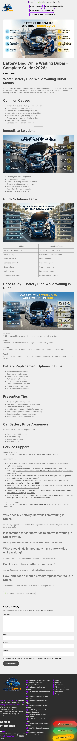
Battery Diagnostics (35, 10)
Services (31, 2)
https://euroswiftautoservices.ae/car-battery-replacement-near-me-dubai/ (31, 454)
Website (6, 650)
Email (5, 642)
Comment (7, 615)
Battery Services (49, 10)
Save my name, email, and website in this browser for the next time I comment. (33, 658)
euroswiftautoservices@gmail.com (12, 734)
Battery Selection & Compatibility (54, 6)
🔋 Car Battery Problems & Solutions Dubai (41, 14)
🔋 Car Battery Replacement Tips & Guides (49, 2)
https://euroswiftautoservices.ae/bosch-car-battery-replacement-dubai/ (39, 468)
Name (5, 635)
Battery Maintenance (36, 6)
